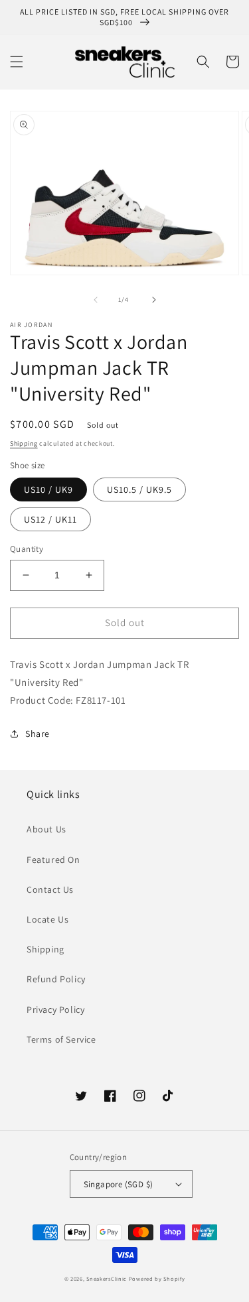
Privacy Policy (55, 1009)
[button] (16, 61)
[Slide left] (95, 299)
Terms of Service (61, 1039)
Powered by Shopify (157, 1278)
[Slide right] (154, 299)
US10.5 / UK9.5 (139, 489)
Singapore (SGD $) (118, 1184)
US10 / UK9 (48, 489)
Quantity (26, 548)
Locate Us (47, 919)
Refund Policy (56, 979)
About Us (46, 829)
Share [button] (37, 734)
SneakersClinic (106, 1278)
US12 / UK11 (50, 519)
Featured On (53, 860)
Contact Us (50, 889)
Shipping (24, 443)
